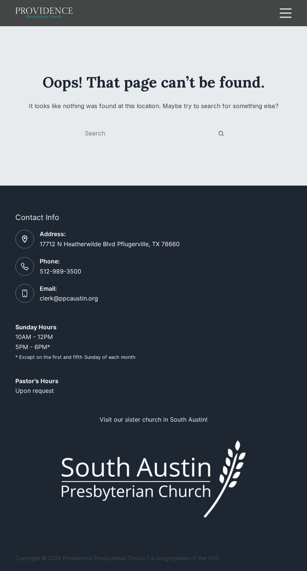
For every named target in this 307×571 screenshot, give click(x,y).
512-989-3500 (60, 271)
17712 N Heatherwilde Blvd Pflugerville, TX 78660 (110, 244)
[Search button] (221, 133)
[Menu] (286, 13)
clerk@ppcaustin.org (69, 298)
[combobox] (146, 133)
